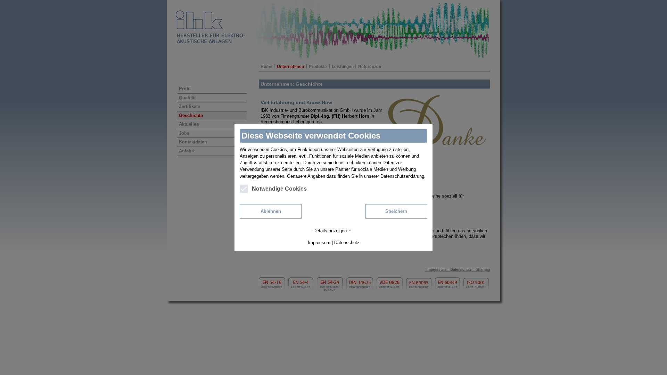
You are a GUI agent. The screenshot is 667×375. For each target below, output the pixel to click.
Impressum (319, 242)
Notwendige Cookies (279, 189)
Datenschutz (347, 242)
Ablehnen (271, 211)
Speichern (396, 211)
